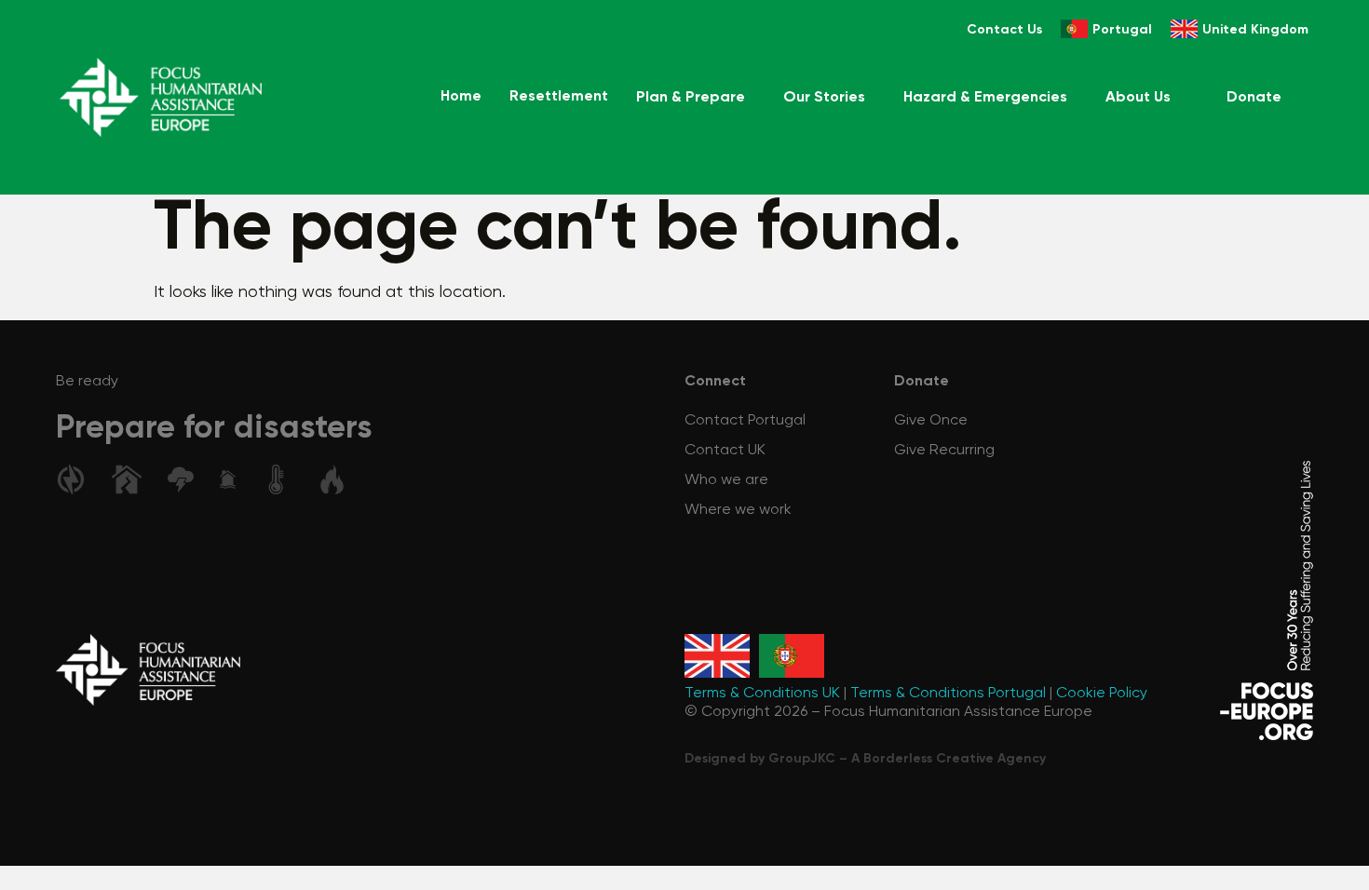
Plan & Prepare (690, 97)
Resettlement (558, 96)
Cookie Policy (1101, 693)
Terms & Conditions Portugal (948, 693)
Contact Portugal (745, 420)
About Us (1138, 97)
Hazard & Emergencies (985, 97)
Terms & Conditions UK (762, 693)
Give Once (931, 420)
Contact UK (725, 450)
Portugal (1122, 29)
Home (461, 96)
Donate (1254, 97)
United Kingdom (1255, 29)
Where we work (738, 510)
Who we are (726, 480)
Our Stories (824, 97)
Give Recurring (944, 450)
